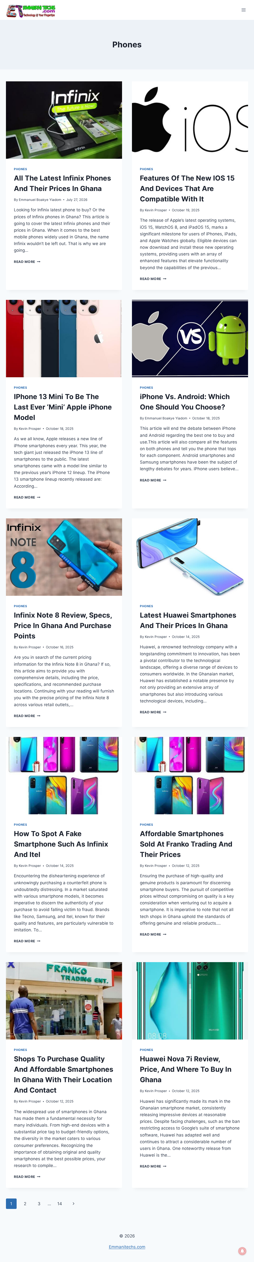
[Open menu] (243, 10)
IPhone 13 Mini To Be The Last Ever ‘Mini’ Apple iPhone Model (63, 407)
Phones (20, 169)
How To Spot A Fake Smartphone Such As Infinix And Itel (61, 844)
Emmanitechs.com (127, 1246)
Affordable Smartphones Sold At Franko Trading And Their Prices (186, 844)
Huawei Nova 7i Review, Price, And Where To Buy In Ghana (185, 1069)
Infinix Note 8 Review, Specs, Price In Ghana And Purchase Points (63, 625)
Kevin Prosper (156, 210)
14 (59, 1203)
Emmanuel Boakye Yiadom (40, 200)
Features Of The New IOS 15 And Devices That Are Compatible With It (187, 188)
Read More (27, 262)
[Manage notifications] (242, 1251)
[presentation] (64, 120)
